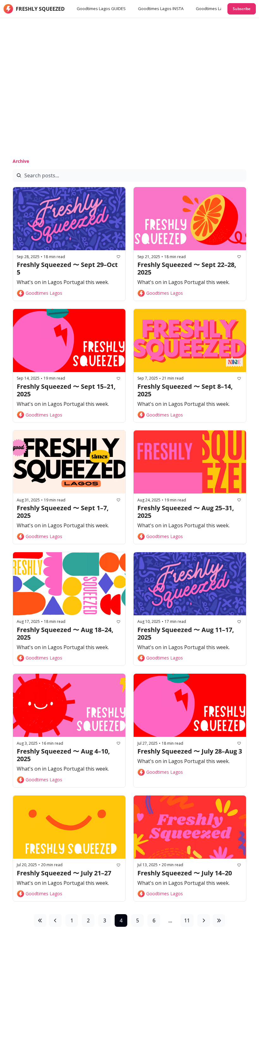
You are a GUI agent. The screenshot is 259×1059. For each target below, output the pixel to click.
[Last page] (219, 920)
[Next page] (203, 920)
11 (187, 920)
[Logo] (8, 9)
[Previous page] (55, 920)
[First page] (40, 920)
